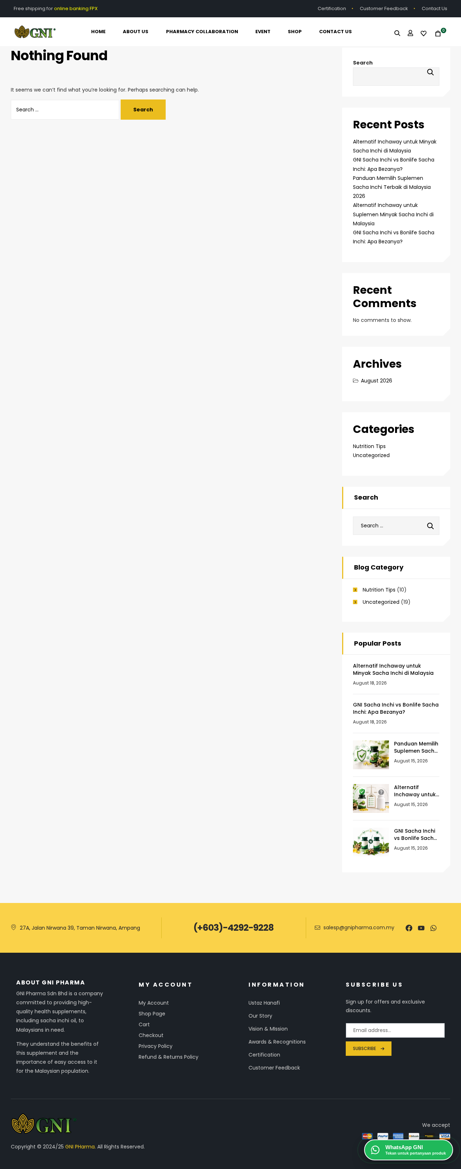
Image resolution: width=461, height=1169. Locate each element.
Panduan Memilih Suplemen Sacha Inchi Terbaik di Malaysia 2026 (392, 187)
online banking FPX (76, 8)
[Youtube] (421, 928)
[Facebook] (409, 928)
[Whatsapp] (433, 928)
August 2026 (376, 380)
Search (363, 62)
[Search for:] (66, 109)
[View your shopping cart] (436, 33)
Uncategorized (371, 455)
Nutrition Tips (369, 446)
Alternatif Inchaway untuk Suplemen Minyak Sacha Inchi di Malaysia (393, 214)
